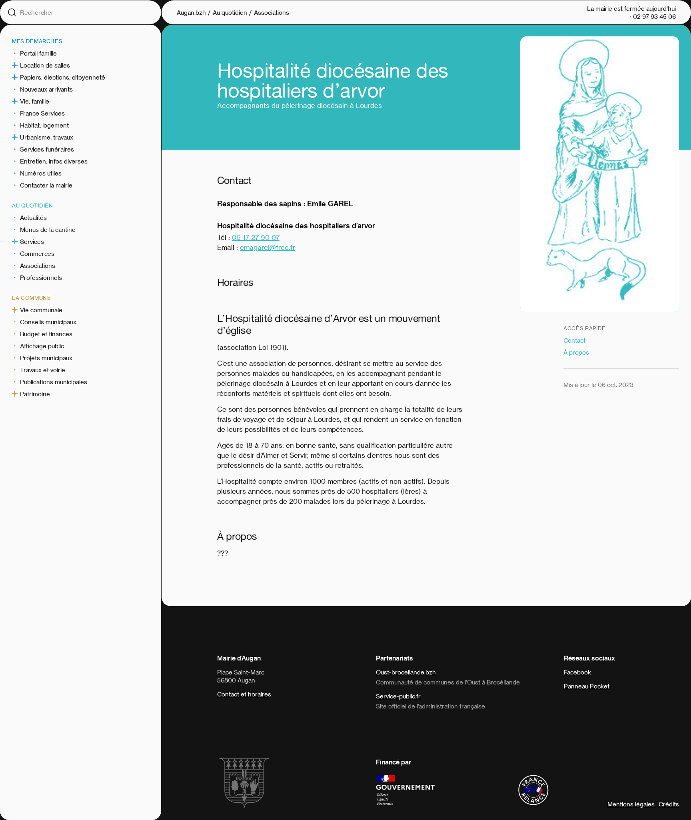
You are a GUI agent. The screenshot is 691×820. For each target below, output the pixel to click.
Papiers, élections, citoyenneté (62, 77)
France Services (42, 113)
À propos (576, 352)
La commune (31, 298)
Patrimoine (35, 393)
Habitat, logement (44, 125)
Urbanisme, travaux (46, 137)
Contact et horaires (244, 694)
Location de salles (45, 65)
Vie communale (41, 309)
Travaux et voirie (42, 369)
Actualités (33, 217)
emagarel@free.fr (267, 247)
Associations (37, 265)
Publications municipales (53, 381)
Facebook (577, 672)
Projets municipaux (46, 357)
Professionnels (41, 277)
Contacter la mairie (46, 185)
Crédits (669, 804)
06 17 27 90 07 (256, 237)
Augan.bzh (191, 12)
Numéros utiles (41, 173)
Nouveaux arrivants (46, 89)
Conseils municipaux (48, 321)
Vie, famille (34, 101)
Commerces (37, 253)
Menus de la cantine (48, 229)
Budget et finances (46, 333)
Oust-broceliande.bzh (406, 672)
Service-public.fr (398, 696)
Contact (574, 340)
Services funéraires (47, 149)
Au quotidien (32, 205)
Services (32, 241)
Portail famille (38, 53)
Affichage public (42, 345)
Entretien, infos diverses (54, 161)
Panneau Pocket (586, 686)
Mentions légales (631, 804)
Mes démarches (37, 41)
